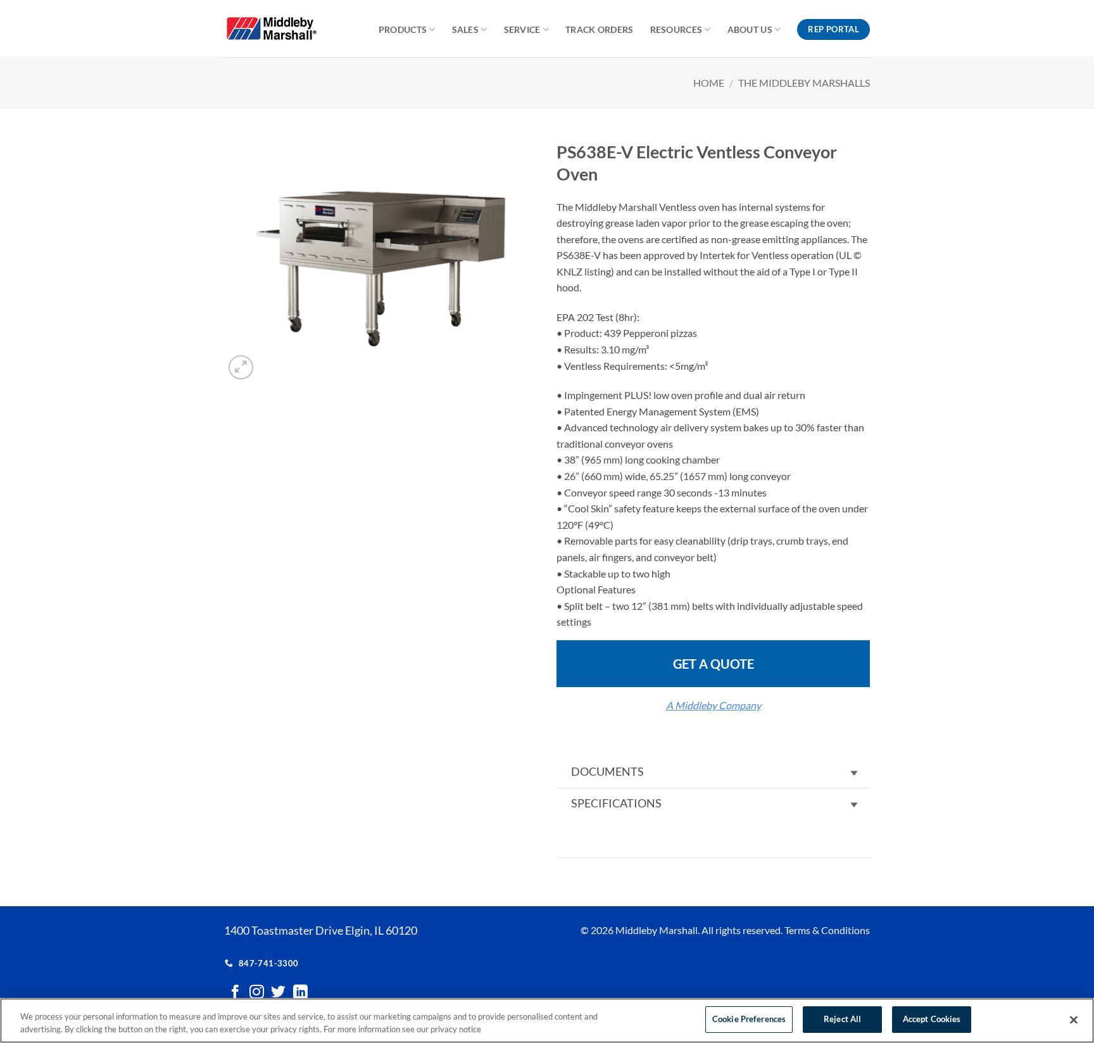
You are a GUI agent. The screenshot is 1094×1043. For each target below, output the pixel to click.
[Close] (1074, 1020)
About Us (749, 29)
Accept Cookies (932, 1019)
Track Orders (599, 29)
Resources (676, 29)
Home (708, 83)
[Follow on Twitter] (278, 993)
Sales (465, 29)
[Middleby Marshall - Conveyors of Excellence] (280, 28)
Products (403, 29)
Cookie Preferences (749, 1019)
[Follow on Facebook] (235, 993)
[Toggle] (854, 773)
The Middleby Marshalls (804, 83)
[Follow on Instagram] (256, 993)
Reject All (842, 1019)
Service (522, 29)
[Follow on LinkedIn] (300, 993)
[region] (547, 1020)
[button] (241, 367)
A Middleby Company (713, 705)
